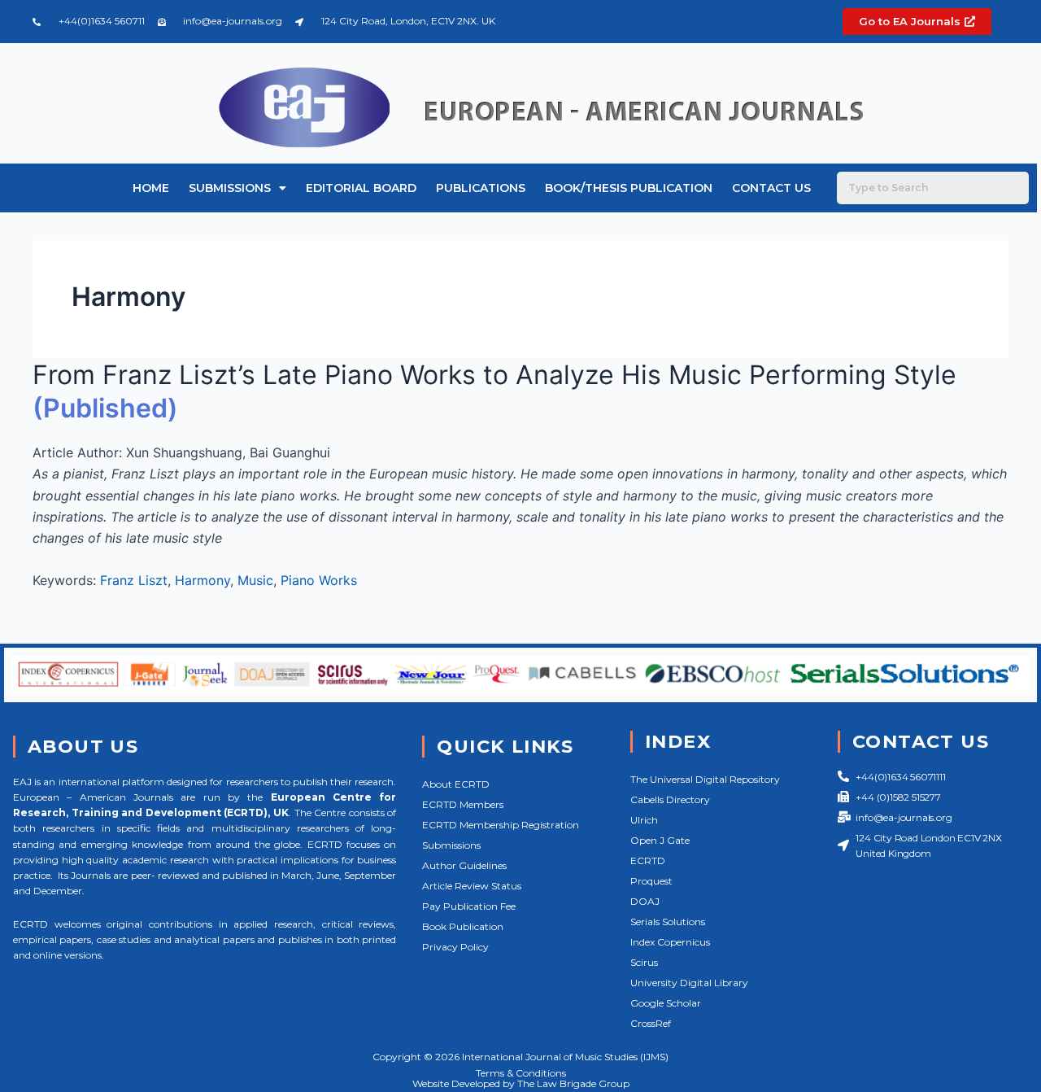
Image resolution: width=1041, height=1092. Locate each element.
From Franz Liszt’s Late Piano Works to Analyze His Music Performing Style (494, 375)
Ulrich (644, 820)
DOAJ (645, 901)
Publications (480, 188)
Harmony (202, 580)
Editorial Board (361, 188)
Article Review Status (471, 886)
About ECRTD (456, 784)
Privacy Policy (455, 947)
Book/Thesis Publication (628, 188)
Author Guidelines (464, 865)
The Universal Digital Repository (705, 779)
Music (255, 580)
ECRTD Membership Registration (500, 825)
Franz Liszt (134, 580)
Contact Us (771, 188)
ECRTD (647, 860)
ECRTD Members (462, 804)
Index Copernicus (670, 942)
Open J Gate (660, 840)
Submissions (230, 188)
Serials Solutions (667, 921)
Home (151, 188)
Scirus (644, 962)
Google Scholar (665, 1003)
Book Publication (462, 926)
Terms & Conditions (521, 1073)
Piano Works (319, 580)
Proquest (651, 881)
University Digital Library (689, 982)
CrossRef (650, 1023)
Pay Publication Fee (469, 906)
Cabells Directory (670, 799)
